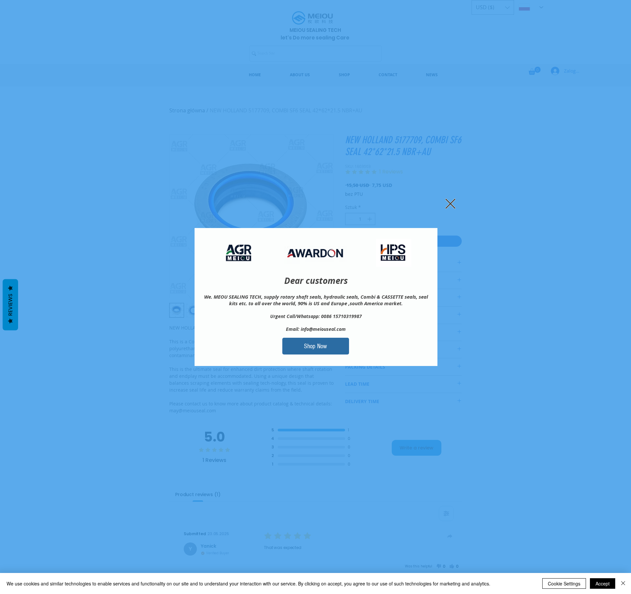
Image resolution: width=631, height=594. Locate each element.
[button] (450, 203)
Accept (603, 583)
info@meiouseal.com (323, 329)
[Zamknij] (623, 583)
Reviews (10, 305)
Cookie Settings (564, 583)
